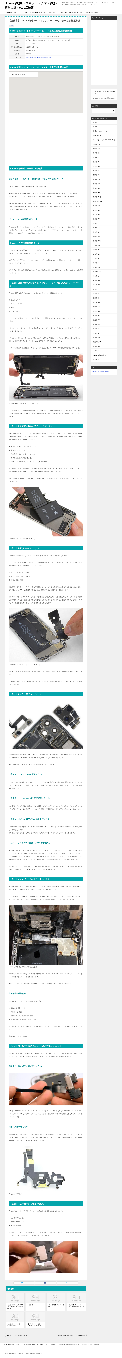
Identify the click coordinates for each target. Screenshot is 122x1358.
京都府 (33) (96, 254)
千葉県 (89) (96, 192)
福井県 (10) (96, 219)
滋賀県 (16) (96, 249)
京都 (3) (95, 126)
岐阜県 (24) (96, 232)
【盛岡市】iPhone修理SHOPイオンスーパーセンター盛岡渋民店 (15, 1306)
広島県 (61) (96, 289)
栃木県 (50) (96, 179)
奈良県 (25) (96, 267)
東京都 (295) (97, 197)
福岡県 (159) (97, 315)
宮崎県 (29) (96, 337)
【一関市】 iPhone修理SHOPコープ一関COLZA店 (35, 1324)
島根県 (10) (96, 280)
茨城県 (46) (96, 175)
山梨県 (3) (96, 223)
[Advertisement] (46, 141)
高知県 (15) (96, 311)
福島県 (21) (96, 170)
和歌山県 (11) (97, 271)
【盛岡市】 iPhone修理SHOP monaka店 (13, 1324)
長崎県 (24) (96, 324)
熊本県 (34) (96, 328)
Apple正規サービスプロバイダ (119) (104, 140)
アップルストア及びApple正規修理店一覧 (32, 12)
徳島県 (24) (96, 298)
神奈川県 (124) (97, 201)
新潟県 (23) (96, 206)
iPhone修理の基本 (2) (99, 355)
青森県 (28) (96, 148)
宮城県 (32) (96, 157)
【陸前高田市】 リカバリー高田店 (56, 1305)
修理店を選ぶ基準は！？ (93, 12)
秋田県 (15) (96, 162)
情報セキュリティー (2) (100, 131)
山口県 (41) (96, 293)
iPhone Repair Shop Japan (100, 371)
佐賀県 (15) (96, 320)
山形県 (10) (96, 166)
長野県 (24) (96, 227)
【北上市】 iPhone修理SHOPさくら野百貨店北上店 (76, 1305)
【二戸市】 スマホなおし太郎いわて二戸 (17, 1335)
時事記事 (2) (97, 135)
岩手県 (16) (96, 153)
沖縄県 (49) (96, 346)
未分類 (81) (96, 350)
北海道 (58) (96, 144)
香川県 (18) (96, 302)
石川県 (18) (96, 214)
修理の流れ (52, 12)
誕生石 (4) (96, 359)
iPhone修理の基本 (11, 12)
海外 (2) (95, 122)
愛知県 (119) (97, 241)
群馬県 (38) (96, 184)
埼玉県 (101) (97, 188)
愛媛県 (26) (96, 307)
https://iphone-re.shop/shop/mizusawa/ (38, 57)
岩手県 (11, 26)
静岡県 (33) (96, 236)
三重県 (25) (96, 245)
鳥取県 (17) (96, 276)
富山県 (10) (96, 210)
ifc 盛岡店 (30, 1305)
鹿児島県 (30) (97, 342)
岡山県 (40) (96, 285)
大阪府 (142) (97, 258)
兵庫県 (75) (96, 263)
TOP (26, 1344)
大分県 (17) (96, 333)
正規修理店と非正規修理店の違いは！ (70, 12)
